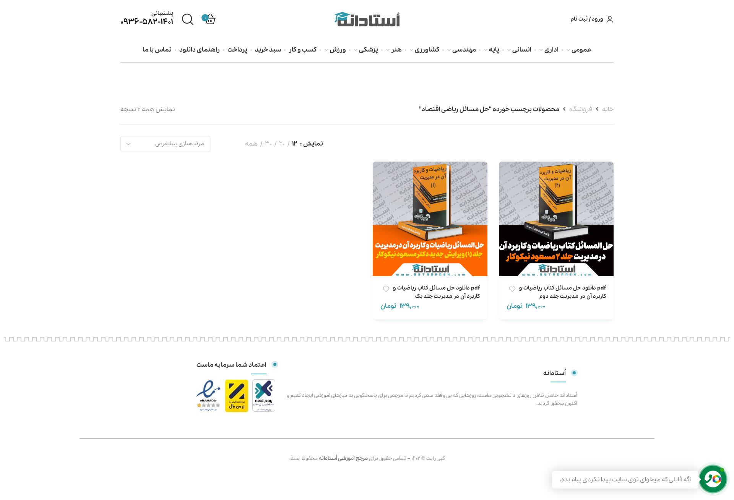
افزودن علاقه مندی (512, 289)
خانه (608, 109)
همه (251, 143)
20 (282, 143)
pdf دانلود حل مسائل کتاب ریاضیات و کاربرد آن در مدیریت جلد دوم (562, 292)
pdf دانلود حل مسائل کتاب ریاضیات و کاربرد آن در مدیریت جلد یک (436, 292)
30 (268, 143)
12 (294, 143)
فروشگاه (580, 109)
